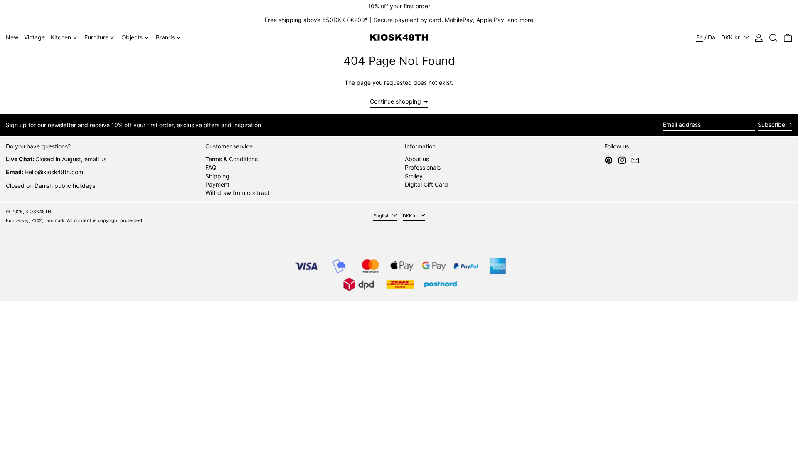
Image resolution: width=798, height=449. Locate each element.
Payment (217, 184)
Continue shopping (395, 101)
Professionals (423, 167)
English (382, 216)
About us (417, 159)
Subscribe (771, 124)
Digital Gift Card (426, 184)
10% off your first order (399, 6)
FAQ (211, 167)
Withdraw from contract (237, 192)
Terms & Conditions (231, 159)
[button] (773, 37)
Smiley (414, 176)
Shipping (217, 176)
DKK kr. (732, 37)
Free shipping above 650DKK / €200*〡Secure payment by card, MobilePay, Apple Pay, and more (399, 19)
